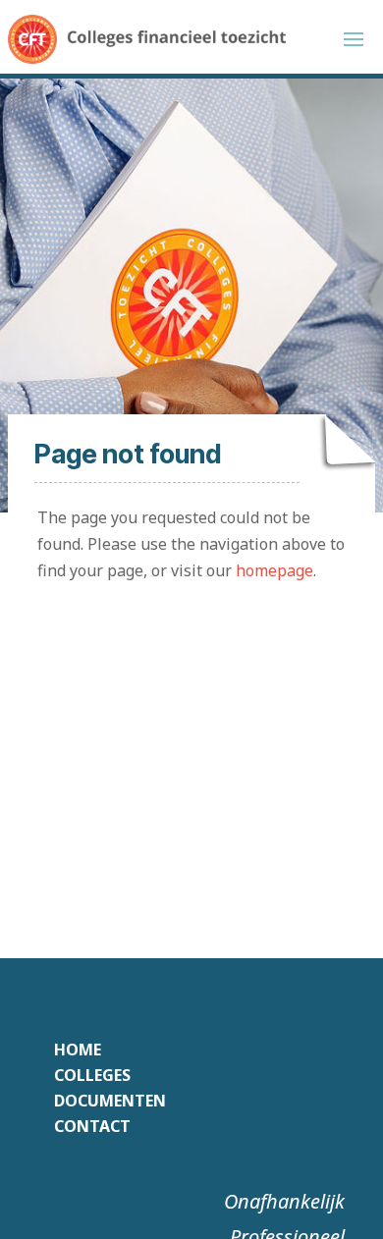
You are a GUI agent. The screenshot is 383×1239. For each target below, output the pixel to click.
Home (77, 1049)
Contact (92, 1126)
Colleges (92, 1075)
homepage (274, 570)
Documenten (110, 1100)
